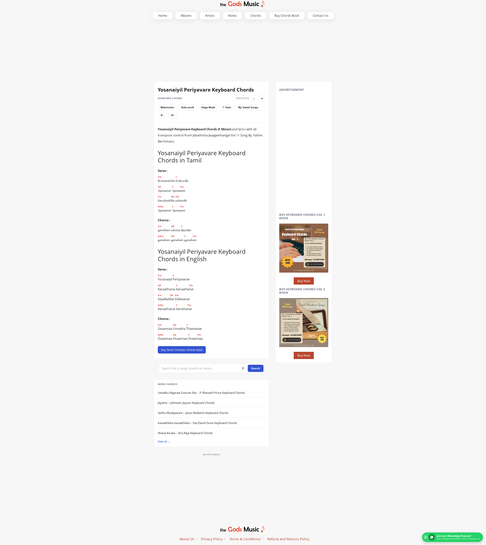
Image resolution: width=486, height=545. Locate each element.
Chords (255, 15)
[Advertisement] (243, 50)
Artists (210, 15)
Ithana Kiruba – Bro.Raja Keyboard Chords (185, 433)
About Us (187, 539)
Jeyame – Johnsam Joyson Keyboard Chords (186, 403)
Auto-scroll (187, 107)
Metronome (167, 107)
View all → (164, 441)
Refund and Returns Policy (288, 539)
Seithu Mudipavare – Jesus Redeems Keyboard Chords (193, 413)
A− (162, 115)
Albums (186, 15)
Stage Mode (208, 107)
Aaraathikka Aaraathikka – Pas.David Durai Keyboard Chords (197, 423)
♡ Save (226, 107)
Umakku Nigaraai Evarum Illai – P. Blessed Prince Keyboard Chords (201, 393)
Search (255, 368)
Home (162, 15)
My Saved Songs (248, 107)
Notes (232, 15)
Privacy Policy (212, 539)
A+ (172, 115)
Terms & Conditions (245, 539)
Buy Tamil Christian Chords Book (181, 350)
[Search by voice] (243, 368)
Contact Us (320, 15)
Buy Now (303, 281)
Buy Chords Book (287, 15)
